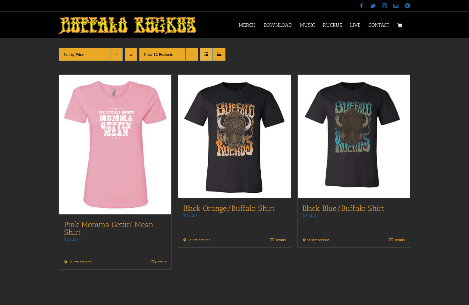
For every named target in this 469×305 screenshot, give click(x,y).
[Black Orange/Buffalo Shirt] (234, 136)
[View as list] (219, 54)
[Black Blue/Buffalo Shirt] (354, 136)
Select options (80, 261)
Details (161, 261)
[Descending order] (131, 54)
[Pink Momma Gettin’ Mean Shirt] (115, 144)
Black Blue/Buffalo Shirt (343, 208)
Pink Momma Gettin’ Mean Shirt (108, 228)
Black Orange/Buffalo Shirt (229, 208)
